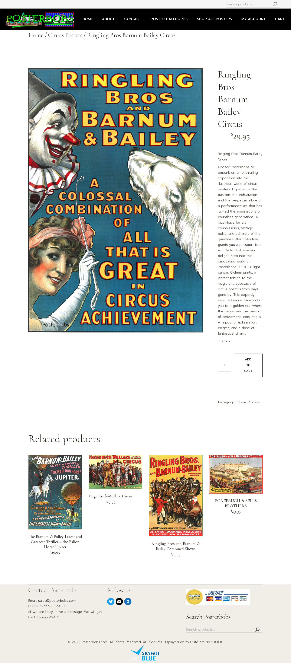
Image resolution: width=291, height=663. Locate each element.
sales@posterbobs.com (57, 600)
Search (275, 4)
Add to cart (248, 365)
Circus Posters (248, 402)
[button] (33, 73)
